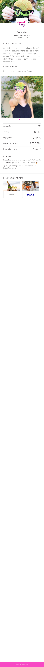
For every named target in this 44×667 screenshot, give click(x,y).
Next (41, 97)
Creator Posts (8, 126)
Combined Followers (10, 143)
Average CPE (8, 132)
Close (4, 2)
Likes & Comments (10, 149)
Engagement (8, 138)
